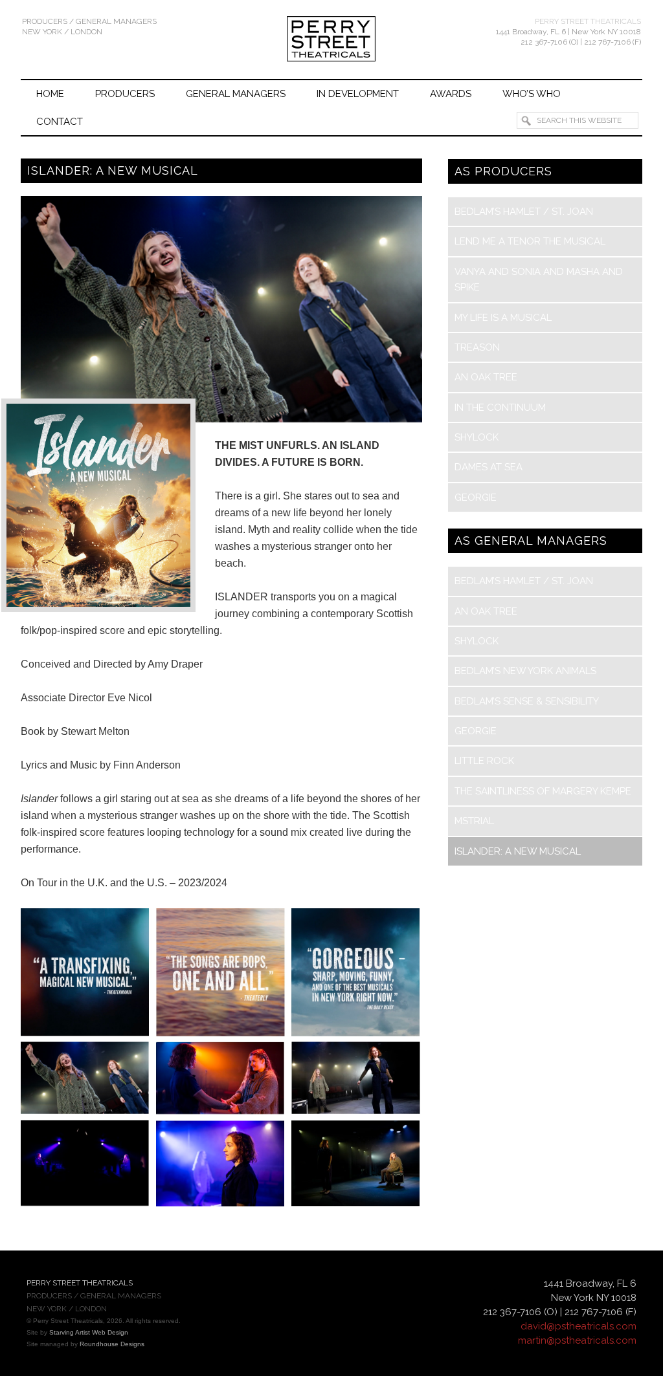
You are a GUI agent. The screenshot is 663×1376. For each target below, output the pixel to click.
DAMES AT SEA (489, 467)
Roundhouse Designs (112, 1344)
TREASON (477, 347)
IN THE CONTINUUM (500, 407)
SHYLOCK (477, 437)
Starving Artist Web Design (88, 1332)
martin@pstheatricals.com (577, 1340)
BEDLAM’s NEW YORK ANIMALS (525, 671)
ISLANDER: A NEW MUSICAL (518, 851)
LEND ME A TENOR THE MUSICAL (530, 241)
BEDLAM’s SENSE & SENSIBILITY (527, 701)
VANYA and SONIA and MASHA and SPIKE (539, 279)
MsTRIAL (474, 821)
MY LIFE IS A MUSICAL (503, 317)
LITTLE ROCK (484, 761)
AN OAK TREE (486, 377)
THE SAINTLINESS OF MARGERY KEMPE (543, 791)
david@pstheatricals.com (578, 1326)
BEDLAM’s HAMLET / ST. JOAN (524, 211)
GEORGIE (476, 497)
